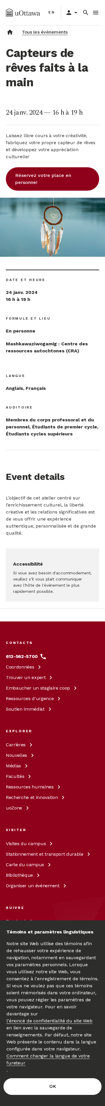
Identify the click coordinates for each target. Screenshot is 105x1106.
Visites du (26, 843)
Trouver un (26, 677)
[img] (23, 12)
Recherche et (32, 797)
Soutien (25, 709)
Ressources (30, 698)
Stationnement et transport (44, 854)
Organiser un (33, 885)
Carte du (25, 864)
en (51, 12)
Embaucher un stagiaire (38, 688)
